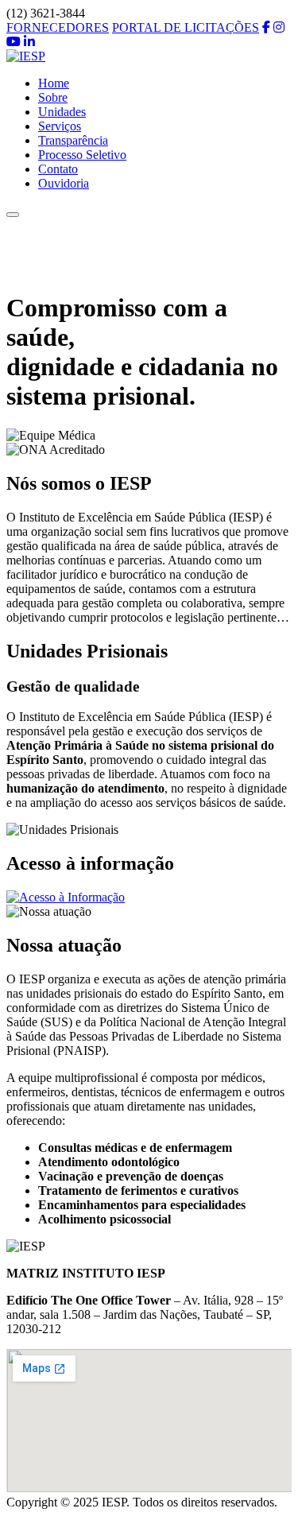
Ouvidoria (63, 183)
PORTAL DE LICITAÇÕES (185, 27)
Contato (58, 169)
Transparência (73, 140)
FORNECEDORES (57, 27)
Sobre (53, 97)
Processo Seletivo (82, 154)
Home (53, 83)
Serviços (59, 126)
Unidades (62, 111)
